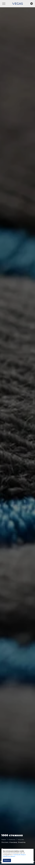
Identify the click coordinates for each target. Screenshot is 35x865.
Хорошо (7, 860)
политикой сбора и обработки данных (14, 855)
